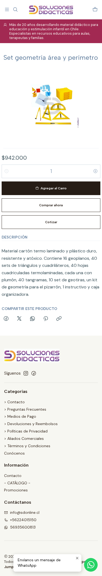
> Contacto (14, 401)
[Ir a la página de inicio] (51, 9)
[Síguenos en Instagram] (26, 373)
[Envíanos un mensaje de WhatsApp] (91, 565)
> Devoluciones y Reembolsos (31, 423)
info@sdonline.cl (24, 512)
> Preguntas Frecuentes (25, 409)
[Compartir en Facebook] (6, 319)
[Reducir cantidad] (6, 171)
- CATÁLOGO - (17, 483)
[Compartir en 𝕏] (19, 319)
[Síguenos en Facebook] (33, 373)
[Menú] (7, 9)
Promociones (16, 490)
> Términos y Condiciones (27, 445)
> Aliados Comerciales (24, 438)
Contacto (12, 475)
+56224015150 (23, 519)
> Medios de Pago (20, 416)
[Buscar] (15, 9)
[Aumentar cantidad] (95, 171)
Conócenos (14, 453)
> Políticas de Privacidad (26, 431)
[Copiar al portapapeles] (58, 319)
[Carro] (95, 9)
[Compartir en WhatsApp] (32, 319)
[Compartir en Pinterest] (45, 319)
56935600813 (23, 527)
